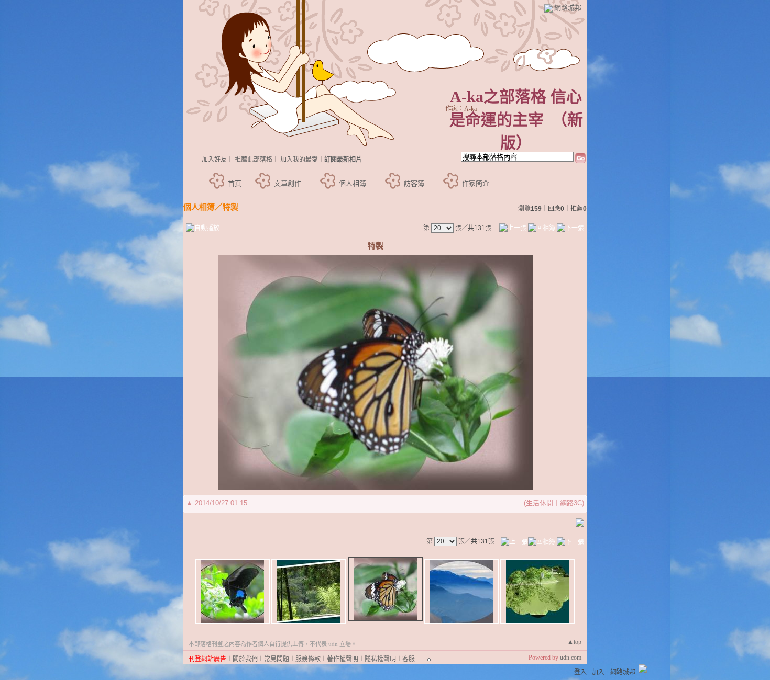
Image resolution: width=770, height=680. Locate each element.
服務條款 (308, 659)
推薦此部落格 (253, 159)
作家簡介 (475, 183)
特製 (230, 206)
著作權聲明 (342, 659)
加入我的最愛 (299, 159)
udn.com (570, 657)
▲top (574, 641)
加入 (598, 672)
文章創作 (287, 183)
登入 (580, 672)
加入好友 (214, 159)
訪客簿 (414, 183)
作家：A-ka (461, 108)
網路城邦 (567, 8)
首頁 (234, 183)
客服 (408, 659)
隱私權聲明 (380, 659)
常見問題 (276, 659)
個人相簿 (352, 183)
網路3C (571, 503)
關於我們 (245, 659)
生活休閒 (539, 503)
